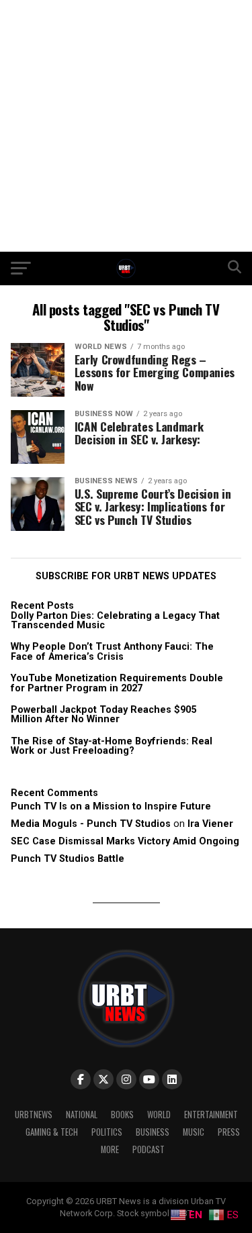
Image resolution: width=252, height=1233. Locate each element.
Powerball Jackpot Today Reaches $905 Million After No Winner (103, 714)
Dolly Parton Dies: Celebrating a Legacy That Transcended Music (115, 620)
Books (122, 1114)
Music (193, 1132)
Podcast (148, 1149)
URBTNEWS (33, 1114)
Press (229, 1132)
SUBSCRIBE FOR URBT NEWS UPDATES (126, 576)
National (81, 1114)
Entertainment (211, 1114)
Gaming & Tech (52, 1132)
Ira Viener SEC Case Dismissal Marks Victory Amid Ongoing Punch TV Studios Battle (125, 841)
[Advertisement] (126, 126)
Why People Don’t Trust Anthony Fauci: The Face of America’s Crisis (112, 651)
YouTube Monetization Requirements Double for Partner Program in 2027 (117, 683)
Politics (106, 1132)
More (110, 1149)
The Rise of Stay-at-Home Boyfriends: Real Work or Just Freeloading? (111, 746)
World (159, 1114)
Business (152, 1132)
